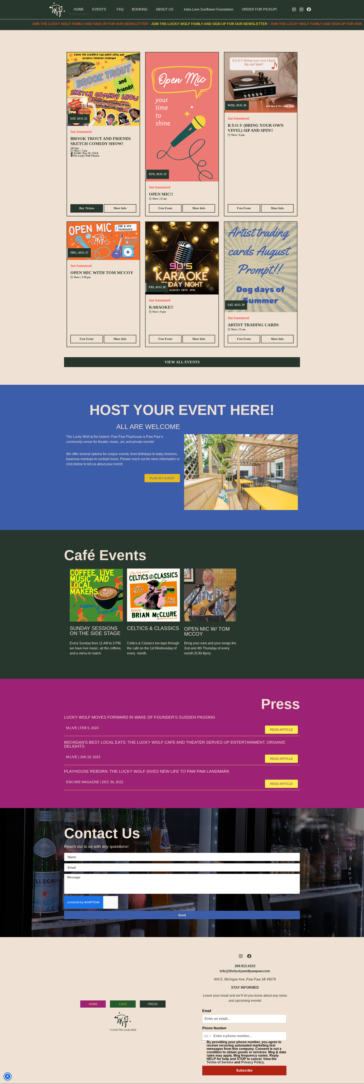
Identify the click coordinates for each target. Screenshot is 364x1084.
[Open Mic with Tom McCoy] (103, 241)
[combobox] (207, 1036)
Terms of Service (220, 1062)
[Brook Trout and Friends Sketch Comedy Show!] (103, 89)
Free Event (165, 208)
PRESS (153, 1004)
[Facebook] (309, 9)
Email (206, 1011)
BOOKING (139, 9)
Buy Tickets (86, 208)
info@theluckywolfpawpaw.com (245, 971)
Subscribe (244, 1070)
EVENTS (99, 9)
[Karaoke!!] (182, 258)
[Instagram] (294, 9)
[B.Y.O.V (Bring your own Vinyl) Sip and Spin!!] (260, 82)
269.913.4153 (245, 966)
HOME (79, 9)
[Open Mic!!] (182, 117)
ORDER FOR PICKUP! (259, 9)
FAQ (120, 9)
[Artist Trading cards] (260, 267)
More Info (120, 208)
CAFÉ (123, 1004)
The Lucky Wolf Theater (86, 155)
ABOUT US (164, 9)
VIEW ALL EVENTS (182, 362)
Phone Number (214, 1028)
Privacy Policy (252, 1062)
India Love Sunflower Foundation (208, 9)
